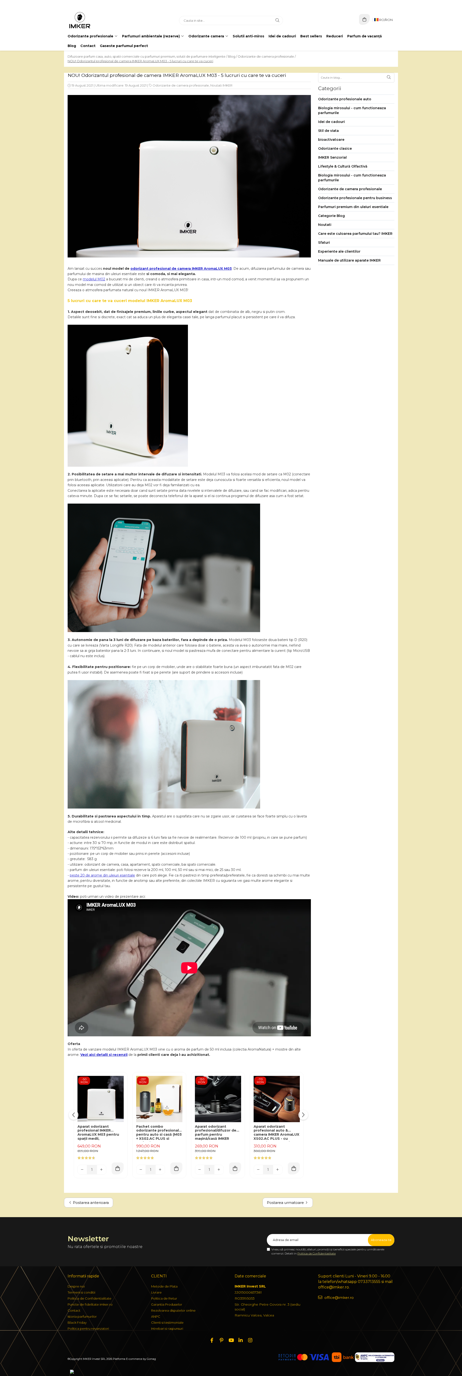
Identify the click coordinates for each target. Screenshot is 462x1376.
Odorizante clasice (335, 148)
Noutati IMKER (221, 85)
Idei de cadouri (331, 122)
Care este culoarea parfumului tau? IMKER (355, 233)
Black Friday (77, 1322)
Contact (88, 46)
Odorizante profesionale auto (344, 99)
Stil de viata (328, 130)
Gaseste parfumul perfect (124, 46)
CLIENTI (159, 1276)
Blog (72, 46)
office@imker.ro (338, 1297)
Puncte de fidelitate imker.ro (90, 1304)
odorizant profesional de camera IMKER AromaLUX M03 (181, 268)
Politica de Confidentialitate (316, 1253)
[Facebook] (211, 1340)
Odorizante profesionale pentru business (355, 198)
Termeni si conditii (81, 1292)
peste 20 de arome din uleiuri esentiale (102, 875)
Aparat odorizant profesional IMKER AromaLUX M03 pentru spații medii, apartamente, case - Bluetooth (98, 1133)
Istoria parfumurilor (82, 1316)
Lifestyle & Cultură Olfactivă (342, 166)
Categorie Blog (331, 216)
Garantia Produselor (166, 1304)
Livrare (156, 1292)
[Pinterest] (221, 1340)
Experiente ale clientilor (339, 251)
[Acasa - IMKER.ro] (98, 20)
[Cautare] (277, 20)
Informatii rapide (83, 1276)
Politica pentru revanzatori (88, 1328)
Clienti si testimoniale (167, 1322)
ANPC (155, 1316)
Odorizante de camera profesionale (181, 85)
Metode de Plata (164, 1286)
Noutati (324, 225)
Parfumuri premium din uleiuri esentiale (353, 207)
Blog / (232, 56)
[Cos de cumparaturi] (364, 19)
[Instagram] (250, 1340)
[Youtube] (231, 1340)
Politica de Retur (164, 1298)
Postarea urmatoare (286, 1202)
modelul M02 (94, 279)
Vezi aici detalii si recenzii (104, 1054)
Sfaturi (324, 242)
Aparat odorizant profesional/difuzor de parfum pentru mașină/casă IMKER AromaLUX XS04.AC (215, 1133)
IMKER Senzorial (332, 157)
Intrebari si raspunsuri (167, 1328)
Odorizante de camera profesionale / (267, 56)
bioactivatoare (331, 139)
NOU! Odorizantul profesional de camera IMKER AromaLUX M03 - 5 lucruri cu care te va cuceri (140, 61)
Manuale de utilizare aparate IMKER (349, 260)
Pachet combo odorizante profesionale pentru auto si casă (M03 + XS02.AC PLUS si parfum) (159, 1133)
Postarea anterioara (90, 1202)
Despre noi (76, 1286)
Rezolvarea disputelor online (173, 1310)
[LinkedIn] (240, 1340)
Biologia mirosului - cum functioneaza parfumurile (352, 110)
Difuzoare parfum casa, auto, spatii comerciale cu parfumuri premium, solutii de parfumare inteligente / (147, 56)
